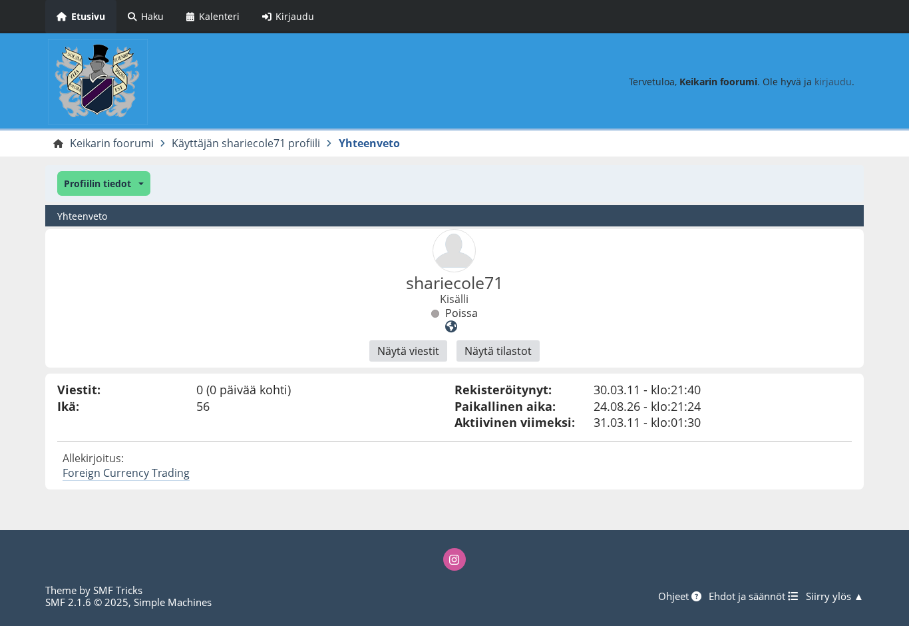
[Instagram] (454, 559)
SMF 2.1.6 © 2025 (86, 602)
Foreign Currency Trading (126, 473)
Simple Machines (173, 602)
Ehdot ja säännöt (748, 596)
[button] (103, 183)
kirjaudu (833, 81)
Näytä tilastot (498, 351)
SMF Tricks (117, 590)
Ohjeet (674, 596)
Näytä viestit (408, 351)
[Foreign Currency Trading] (451, 326)
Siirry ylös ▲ (835, 596)
